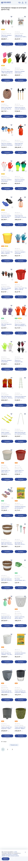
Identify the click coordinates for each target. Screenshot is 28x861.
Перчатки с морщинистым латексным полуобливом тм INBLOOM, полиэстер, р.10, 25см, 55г (20, 361)
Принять (5, 858)
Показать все (14, 745)
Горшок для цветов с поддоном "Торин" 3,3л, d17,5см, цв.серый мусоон (7, 727)
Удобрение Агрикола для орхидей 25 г (20, 507)
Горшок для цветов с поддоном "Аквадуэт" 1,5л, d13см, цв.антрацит (20, 691)
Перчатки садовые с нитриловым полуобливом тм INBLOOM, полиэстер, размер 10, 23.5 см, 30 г (7, 180)
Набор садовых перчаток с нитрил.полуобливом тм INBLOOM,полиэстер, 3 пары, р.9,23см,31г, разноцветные (7, 507)
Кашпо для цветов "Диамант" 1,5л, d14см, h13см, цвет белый (7, 653)
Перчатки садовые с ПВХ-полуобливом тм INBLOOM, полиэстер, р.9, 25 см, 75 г (20, 324)
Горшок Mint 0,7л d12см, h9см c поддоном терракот (20, 471)
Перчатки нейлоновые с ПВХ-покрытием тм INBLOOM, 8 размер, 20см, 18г (7, 72)
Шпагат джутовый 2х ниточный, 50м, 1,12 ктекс (6, 108)
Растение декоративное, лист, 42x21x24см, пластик (20, 579)
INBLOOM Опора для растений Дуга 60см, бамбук (20, 433)
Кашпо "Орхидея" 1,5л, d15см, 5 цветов (7, 252)
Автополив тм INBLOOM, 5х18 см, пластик (20, 543)
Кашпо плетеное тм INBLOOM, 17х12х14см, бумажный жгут (7, 543)
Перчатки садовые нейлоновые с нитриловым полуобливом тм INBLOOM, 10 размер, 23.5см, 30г (20, 72)
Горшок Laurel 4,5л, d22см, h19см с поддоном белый (20, 617)
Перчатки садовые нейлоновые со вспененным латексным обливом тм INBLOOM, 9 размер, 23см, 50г (20, 180)
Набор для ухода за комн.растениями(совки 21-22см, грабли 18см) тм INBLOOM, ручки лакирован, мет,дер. (21, 108)
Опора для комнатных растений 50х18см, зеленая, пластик (20, 397)
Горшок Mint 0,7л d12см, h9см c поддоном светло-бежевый (6, 471)
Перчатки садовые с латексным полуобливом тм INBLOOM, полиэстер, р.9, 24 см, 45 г (20, 252)
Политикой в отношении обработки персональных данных (10, 855)
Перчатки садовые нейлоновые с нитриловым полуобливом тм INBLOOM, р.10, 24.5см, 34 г (7, 288)
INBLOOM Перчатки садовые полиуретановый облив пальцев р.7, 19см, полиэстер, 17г (7, 324)
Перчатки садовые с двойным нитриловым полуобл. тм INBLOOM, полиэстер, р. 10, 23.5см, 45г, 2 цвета (7, 144)
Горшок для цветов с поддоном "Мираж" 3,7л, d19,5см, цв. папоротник (20, 727)
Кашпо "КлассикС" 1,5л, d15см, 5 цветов (21, 288)
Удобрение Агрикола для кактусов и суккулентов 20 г (20, 653)
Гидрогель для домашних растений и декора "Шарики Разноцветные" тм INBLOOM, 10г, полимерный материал (20, 36)
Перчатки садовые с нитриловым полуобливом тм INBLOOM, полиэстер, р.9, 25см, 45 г (7, 361)
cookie (15, 852)
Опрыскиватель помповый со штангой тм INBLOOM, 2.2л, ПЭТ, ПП (20, 216)
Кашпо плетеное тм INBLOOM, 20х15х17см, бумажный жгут (7, 579)
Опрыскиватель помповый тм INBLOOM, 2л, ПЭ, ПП (20, 144)
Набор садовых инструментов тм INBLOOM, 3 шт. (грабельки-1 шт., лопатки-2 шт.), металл (7, 433)
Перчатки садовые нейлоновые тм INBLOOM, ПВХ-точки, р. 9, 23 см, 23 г (7, 216)
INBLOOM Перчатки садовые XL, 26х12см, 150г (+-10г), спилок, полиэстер (6, 397)
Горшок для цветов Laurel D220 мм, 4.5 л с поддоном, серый (7, 691)
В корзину (7, 44)
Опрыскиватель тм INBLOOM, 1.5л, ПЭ (6, 617)
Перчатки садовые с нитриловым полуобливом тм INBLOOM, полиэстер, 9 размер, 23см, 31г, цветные (7, 36)
